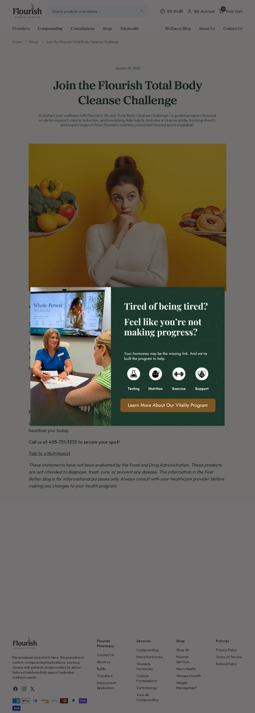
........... (127, 356)
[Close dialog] (218, 293)
